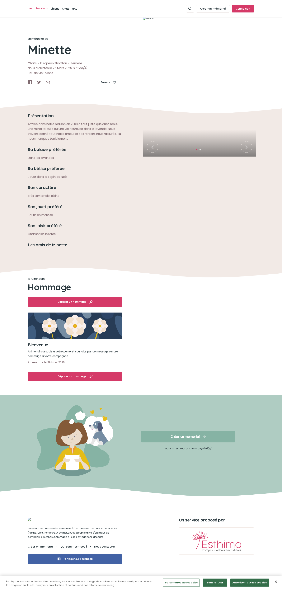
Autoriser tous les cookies (249, 582)
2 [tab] (201, 151)
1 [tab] (198, 151)
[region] (141, 582)
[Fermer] (276, 581)
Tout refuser (215, 582)
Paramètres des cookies (181, 582)
